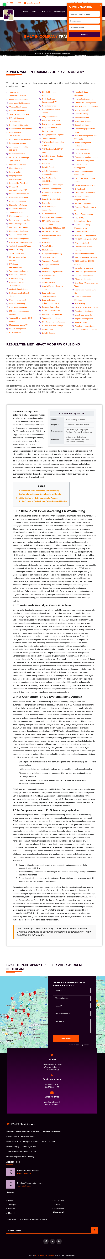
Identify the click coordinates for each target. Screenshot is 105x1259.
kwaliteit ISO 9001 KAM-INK (53, 228)
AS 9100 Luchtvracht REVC (86, 239)
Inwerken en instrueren (18, 143)
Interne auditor (15, 172)
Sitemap (10, 1192)
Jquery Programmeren (84, 214)
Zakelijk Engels (48, 167)
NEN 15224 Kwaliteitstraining (86, 307)
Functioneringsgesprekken (20, 139)
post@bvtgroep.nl (33, 3)
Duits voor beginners (17, 224)
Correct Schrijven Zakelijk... (53, 326)
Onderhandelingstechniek (52, 272)
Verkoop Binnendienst (51, 318)
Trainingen (12, 1205)
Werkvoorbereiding (17, 304)
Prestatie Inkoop (81, 114)
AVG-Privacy (59, 1200)
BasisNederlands (49, 106)
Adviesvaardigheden (83, 121)
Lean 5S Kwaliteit (82, 150)
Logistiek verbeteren (17, 164)
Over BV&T (34, 12)
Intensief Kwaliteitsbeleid (52, 199)
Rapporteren (47, 203)
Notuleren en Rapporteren (53, 217)
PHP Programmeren (83, 203)
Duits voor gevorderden (18, 227)
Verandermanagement (84, 268)
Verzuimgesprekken (83, 110)
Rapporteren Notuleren (18, 205)
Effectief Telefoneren (17, 111)
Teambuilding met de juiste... (86, 257)
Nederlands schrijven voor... (86, 157)
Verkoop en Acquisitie (51, 261)
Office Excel (80, 189)
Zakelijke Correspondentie (85, 235)
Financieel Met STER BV (26, 1152)
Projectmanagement (17, 201)
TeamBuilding (47, 246)
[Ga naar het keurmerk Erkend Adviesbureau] (52, 1241)
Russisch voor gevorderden (20, 242)
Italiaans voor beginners (84, 185)
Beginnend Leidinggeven (52, 314)
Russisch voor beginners (19, 238)
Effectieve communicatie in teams (30, 1183)
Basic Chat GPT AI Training (86, 330)
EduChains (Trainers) (26, 1157)
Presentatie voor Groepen (52, 185)
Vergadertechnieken (50, 116)
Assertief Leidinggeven (51, 188)
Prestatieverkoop (82, 117)
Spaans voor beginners (18, 231)
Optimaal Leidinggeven (18, 107)
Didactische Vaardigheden (85, 103)
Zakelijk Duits (47, 329)
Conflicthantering (16, 278)
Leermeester (47, 160)
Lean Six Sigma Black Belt (85, 272)
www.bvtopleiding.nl (52, 1104)
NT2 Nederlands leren (51, 311)
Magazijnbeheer (15, 176)
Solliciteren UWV (49, 257)
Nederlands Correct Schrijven (28, 1171)
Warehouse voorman (17, 275)
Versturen (65, 1038)
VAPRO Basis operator (18, 253)
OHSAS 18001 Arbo (50, 232)
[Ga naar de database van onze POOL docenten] (59, 1241)
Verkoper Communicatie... (19, 114)
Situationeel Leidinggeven (19, 103)
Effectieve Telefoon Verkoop (53, 322)
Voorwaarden (59, 1209)
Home (25, 12)
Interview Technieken (50, 307)
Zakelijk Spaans (48, 333)
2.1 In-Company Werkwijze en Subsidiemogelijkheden (43, 501)
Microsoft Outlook (82, 243)
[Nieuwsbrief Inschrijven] (94, 1230)
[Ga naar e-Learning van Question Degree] (46, 1241)
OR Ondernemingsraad (84, 161)
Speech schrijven (82, 125)
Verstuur (84, 34)
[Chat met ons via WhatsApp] (4, 4)
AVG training (80, 304)
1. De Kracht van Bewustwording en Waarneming (37, 491)
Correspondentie (49, 214)
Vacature (57, 1205)
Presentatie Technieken (18, 197)
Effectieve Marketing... (84, 279)
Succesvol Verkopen (17, 209)
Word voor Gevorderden (85, 193)
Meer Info (11, 1213)
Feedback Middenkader (19, 125)
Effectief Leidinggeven (18, 307)
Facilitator (46, 242)
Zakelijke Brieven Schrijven (53, 156)
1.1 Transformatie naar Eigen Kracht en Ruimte (40, 494)
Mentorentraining (16, 179)
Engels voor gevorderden (19, 220)
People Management (17, 329)
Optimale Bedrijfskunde (18, 289)
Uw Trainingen (59, 12)
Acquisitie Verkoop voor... (85, 254)
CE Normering (15, 332)
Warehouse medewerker (19, 271)
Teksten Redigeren (49, 138)
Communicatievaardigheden (20, 129)
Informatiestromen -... (84, 99)
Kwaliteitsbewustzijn (17, 154)
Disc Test (11, 1209)
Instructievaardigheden (84, 232)
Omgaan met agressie (84, 275)
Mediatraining (47, 250)
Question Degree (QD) (28, 1147)
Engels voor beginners (18, 216)
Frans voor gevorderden (52, 124)
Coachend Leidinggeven (19, 194)
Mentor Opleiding (16, 250)
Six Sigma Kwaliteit (82, 153)
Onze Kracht (46, 12)
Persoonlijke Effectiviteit (18, 183)
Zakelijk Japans (48, 282)
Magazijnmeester (16, 168)
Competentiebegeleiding (52, 254)
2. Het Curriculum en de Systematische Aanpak (36, 498)
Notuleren (46, 163)
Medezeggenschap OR (18, 325)
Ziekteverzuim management (86, 106)
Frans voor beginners (51, 120)
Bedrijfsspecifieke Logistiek (53, 135)
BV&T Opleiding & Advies (44, 1255)
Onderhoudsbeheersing (19, 99)
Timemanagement (16, 212)
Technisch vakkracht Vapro (20, 246)
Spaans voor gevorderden (19, 235)
